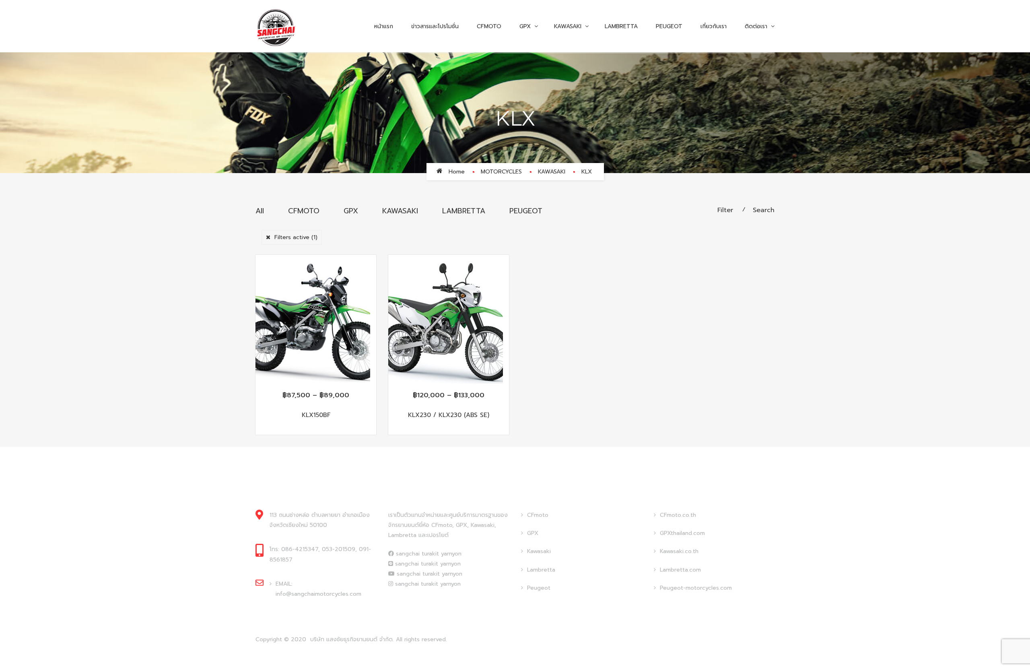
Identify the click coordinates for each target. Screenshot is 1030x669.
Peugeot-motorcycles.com (696, 588)
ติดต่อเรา (756, 26)
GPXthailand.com (682, 533)
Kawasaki (539, 551)
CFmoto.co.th (678, 515)
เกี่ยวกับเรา (713, 26)
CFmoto (537, 515)
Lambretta (621, 26)
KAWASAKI (567, 26)
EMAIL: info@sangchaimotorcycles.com (318, 589)
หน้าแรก (383, 26)
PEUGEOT (669, 26)
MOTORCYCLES (501, 171)
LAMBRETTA (463, 211)
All (259, 211)
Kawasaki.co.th (679, 551)
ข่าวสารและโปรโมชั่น (435, 26)
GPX (525, 26)
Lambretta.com (680, 570)
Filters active (295, 237)
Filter (725, 210)
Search (764, 210)
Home (457, 171)
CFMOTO (489, 26)
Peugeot (538, 588)
